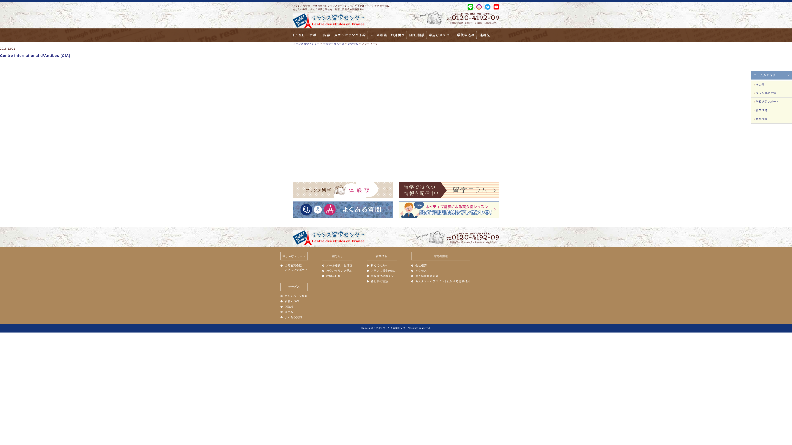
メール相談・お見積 (339, 265)
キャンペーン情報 (296, 295)
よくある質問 (293, 317)
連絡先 (485, 35)
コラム (289, 311)
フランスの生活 (766, 93)
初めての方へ (379, 265)
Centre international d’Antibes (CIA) (35, 56)
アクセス (421, 270)
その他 (760, 84)
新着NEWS (292, 301)
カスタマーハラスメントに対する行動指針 (442, 281)
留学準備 (761, 110)
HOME (298, 35)
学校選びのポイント (384, 276)
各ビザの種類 (379, 281)
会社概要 (421, 265)
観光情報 (761, 119)
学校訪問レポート (767, 101)
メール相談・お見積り (387, 35)
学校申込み (466, 35)
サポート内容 (319, 35)
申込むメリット (441, 35)
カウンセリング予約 (350, 35)
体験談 (289, 306)
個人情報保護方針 (426, 276)
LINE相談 (417, 35)
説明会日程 (333, 276)
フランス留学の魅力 (384, 270)
